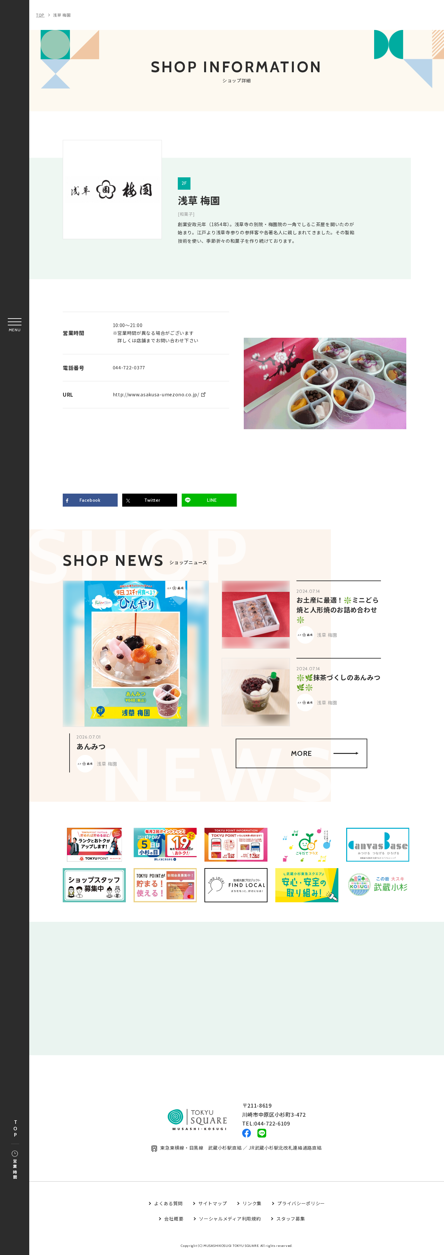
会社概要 (173, 1218)
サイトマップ (212, 1203)
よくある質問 (168, 1203)
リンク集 (252, 1203)
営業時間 (15, 1169)
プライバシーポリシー (301, 1203)
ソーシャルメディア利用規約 (230, 1218)
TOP (15, 1129)
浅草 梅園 (62, 15)
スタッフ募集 (290, 1218)
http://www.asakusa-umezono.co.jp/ (156, 394)
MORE (301, 753)
